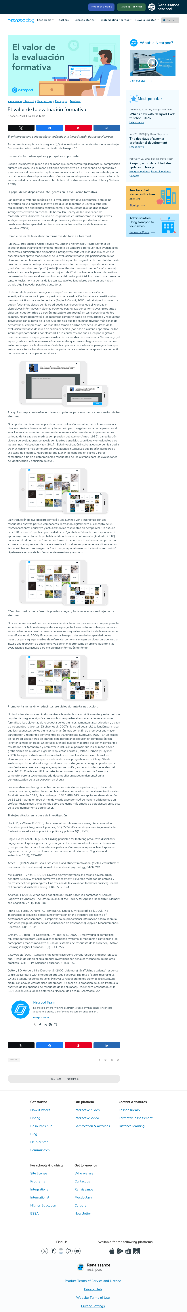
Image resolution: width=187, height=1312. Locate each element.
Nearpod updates (139, 171)
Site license (38, 1173)
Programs (37, 1181)
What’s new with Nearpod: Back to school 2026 (152, 116)
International (39, 1197)
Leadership (44, 20)
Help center (39, 1142)
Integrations (39, 1189)
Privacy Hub (93, 1289)
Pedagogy (61, 101)
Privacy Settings (93, 1306)
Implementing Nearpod (115, 20)
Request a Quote (139, 232)
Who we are (84, 1173)
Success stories (85, 20)
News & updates (146, 20)
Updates (134, 176)
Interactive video (87, 1118)
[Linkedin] (45, 1025)
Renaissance (84, 1189)
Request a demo (101, 6)
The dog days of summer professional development (148, 141)
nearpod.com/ (41, 1017)
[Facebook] (40, 1025)
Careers (80, 1205)
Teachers (63, 20)
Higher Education (43, 1205)
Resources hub (41, 1126)
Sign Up (134, 205)
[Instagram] (55, 1025)
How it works (40, 1110)
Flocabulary (83, 1197)
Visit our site (138, 81)
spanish (14, 1060)
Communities (40, 1150)
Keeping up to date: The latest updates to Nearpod (151, 165)
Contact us (82, 1181)
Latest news (136, 122)
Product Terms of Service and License (93, 1281)
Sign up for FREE (131, 6)
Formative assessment (135, 1118)
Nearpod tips (44, 101)
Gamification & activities (92, 1126)
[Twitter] (35, 1025)
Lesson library (129, 1110)
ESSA (34, 1213)
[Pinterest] (50, 1025)
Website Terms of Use (93, 1297)
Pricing (35, 1118)
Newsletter (83, 1213)
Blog (33, 1134)
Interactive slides (87, 1110)
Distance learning (132, 1126)
